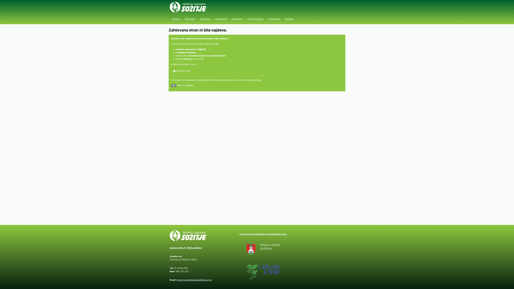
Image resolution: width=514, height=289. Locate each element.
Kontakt (289, 19)
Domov (176, 19)
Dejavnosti (221, 19)
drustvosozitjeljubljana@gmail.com (194, 280)
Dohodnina (274, 19)
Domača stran (183, 71)
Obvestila (190, 19)
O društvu (205, 19)
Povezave (237, 19)
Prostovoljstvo (255, 19)
